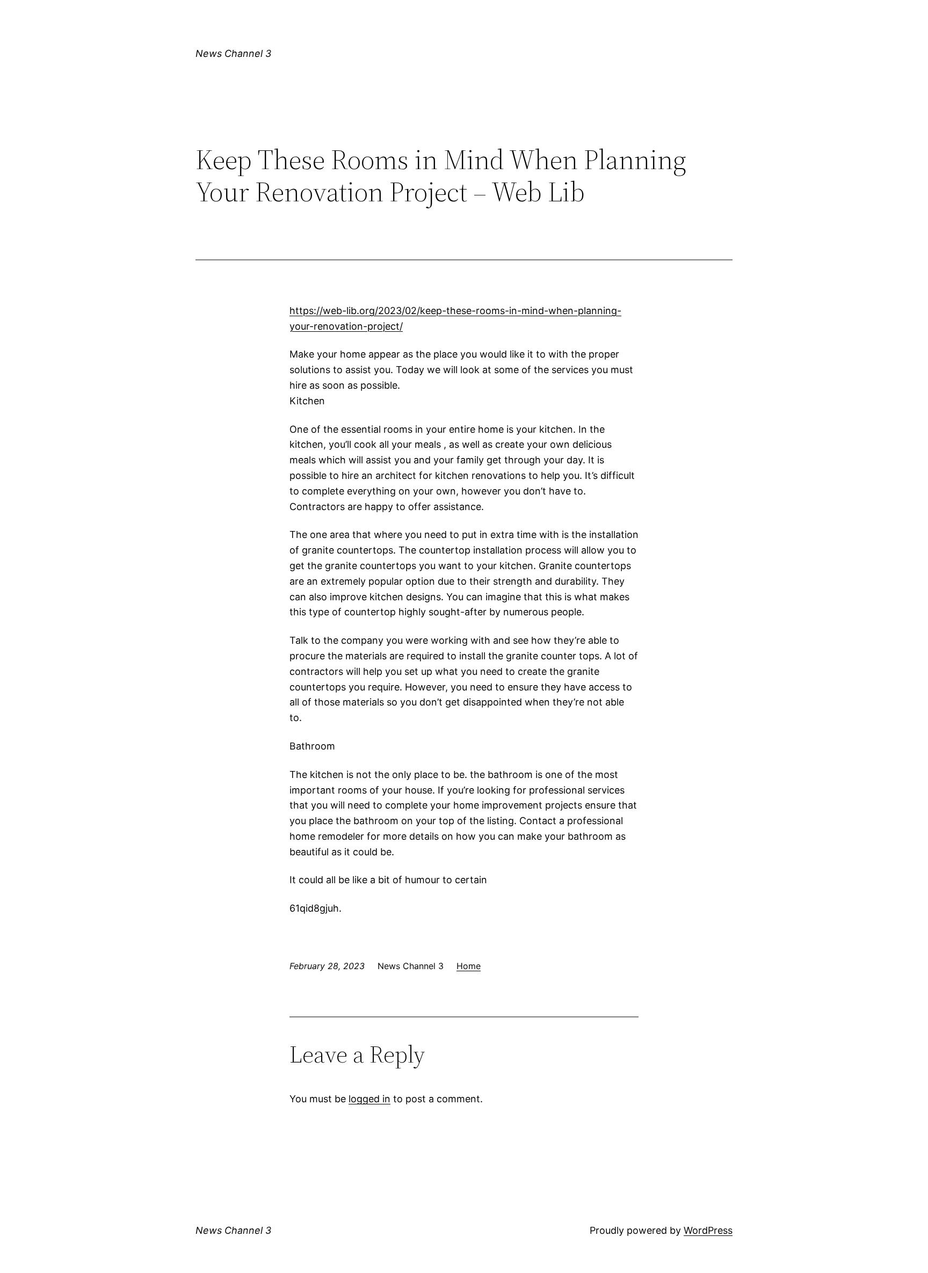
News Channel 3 (233, 53)
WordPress (708, 1230)
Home (468, 966)
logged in (369, 1098)
